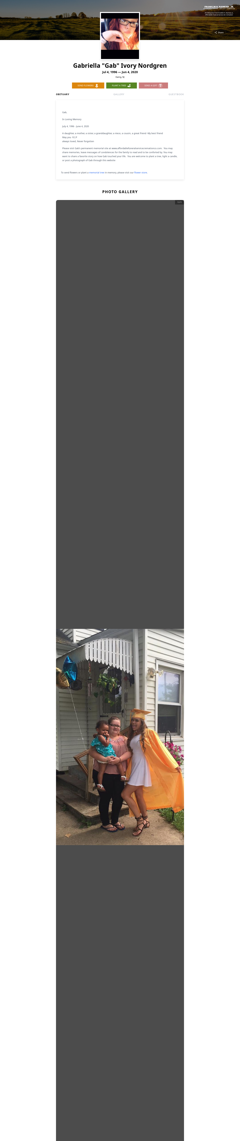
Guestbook (176, 94)
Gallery (119, 94)
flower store (140, 172)
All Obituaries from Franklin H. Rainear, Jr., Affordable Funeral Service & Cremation (219, 14)
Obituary (62, 94)
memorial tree (96, 172)
